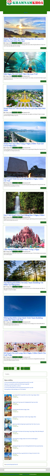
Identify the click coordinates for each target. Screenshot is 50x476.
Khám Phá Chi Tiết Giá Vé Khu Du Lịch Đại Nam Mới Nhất (25, 109)
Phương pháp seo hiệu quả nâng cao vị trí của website (15, 389)
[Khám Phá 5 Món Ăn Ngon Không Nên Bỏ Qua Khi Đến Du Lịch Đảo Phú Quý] (25, 27)
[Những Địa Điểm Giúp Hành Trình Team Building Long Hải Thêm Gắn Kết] (25, 306)
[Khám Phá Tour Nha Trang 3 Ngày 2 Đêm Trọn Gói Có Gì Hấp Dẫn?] (25, 131)
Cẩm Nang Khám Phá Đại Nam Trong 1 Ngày (21, 249)
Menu (26, 12)
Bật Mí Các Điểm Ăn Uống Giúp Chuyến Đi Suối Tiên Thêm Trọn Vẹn (26, 424)
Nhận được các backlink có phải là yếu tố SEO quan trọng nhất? (16, 384)
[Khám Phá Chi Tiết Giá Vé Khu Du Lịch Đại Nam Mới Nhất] (25, 96)
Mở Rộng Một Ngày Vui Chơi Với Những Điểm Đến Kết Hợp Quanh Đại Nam (28, 445)
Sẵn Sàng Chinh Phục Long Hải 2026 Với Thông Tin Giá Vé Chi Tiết (26, 453)
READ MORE (43, 48)
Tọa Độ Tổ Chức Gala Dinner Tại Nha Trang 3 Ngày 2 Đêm (24, 416)
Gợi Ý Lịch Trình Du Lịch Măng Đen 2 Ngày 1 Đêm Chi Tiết (23, 180)
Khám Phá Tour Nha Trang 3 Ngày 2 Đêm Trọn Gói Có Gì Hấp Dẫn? (24, 144)
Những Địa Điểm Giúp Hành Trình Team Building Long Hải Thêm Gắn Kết (23, 319)
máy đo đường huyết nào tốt (12, 464)
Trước (6, 368)
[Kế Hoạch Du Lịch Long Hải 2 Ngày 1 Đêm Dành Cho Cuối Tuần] (25, 341)
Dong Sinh (15, 43)
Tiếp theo (27, 368)
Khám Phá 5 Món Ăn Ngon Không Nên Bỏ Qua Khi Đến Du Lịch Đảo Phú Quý (24, 40)
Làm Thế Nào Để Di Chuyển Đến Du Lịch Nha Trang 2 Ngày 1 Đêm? (26, 394)
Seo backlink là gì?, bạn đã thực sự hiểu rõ (12, 385)
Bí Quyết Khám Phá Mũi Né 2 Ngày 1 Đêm (21, 409)
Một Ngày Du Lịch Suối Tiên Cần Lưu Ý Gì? (21, 74)
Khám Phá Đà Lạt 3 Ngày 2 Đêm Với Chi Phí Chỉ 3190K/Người (25, 438)
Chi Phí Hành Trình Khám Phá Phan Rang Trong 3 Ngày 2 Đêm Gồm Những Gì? (28, 431)
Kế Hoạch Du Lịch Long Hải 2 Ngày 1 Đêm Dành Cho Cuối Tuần (25, 354)
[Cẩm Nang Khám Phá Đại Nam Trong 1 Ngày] (24, 237)
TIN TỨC (20, 43)
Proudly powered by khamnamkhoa (11, 474)
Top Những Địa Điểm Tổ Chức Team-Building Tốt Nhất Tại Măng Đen (23, 284)
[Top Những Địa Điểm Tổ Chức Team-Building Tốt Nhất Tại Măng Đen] (25, 270)
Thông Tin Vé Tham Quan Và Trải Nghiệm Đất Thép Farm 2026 (25, 402)
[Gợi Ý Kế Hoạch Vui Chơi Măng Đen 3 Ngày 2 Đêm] (25, 202)
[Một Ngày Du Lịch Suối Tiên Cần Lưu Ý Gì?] (25, 62)
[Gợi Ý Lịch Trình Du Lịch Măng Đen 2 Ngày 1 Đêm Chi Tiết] (25, 167)
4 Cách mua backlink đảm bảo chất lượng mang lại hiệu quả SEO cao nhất (18, 382)
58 (22, 368)
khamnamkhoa (26, 474)
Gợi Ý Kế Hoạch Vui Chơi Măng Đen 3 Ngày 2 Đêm (24, 215)
